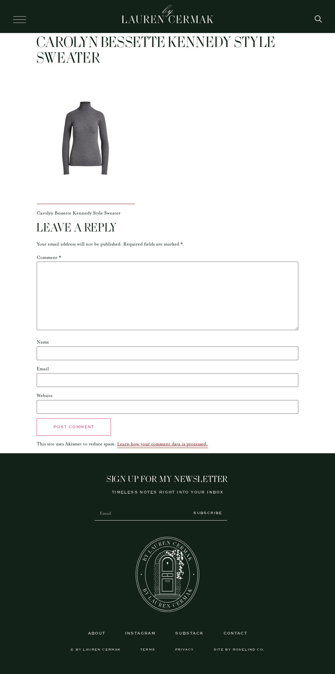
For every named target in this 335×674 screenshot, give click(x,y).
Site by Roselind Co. (239, 649)
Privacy (184, 649)
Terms (147, 649)
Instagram (140, 633)
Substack (189, 633)
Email (43, 369)
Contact (235, 633)
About (96, 633)
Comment (49, 257)
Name (43, 342)
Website (45, 395)
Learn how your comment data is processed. (162, 444)
